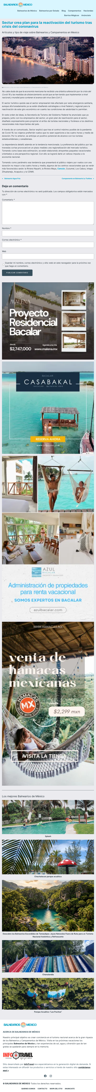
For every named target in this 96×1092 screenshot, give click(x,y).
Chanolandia (48, 974)
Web (4, 251)
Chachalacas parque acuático (48, 876)
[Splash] (48, 817)
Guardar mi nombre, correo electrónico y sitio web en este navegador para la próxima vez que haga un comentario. (48, 264)
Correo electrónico (12, 240)
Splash (48, 836)
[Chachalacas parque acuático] (48, 857)
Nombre (6, 228)
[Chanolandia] (48, 956)
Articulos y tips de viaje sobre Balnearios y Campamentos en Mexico (40, 32)
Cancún (61, 168)
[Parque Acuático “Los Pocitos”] (48, 994)
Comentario (8, 199)
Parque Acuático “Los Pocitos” (48, 1012)
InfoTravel (29, 1064)
